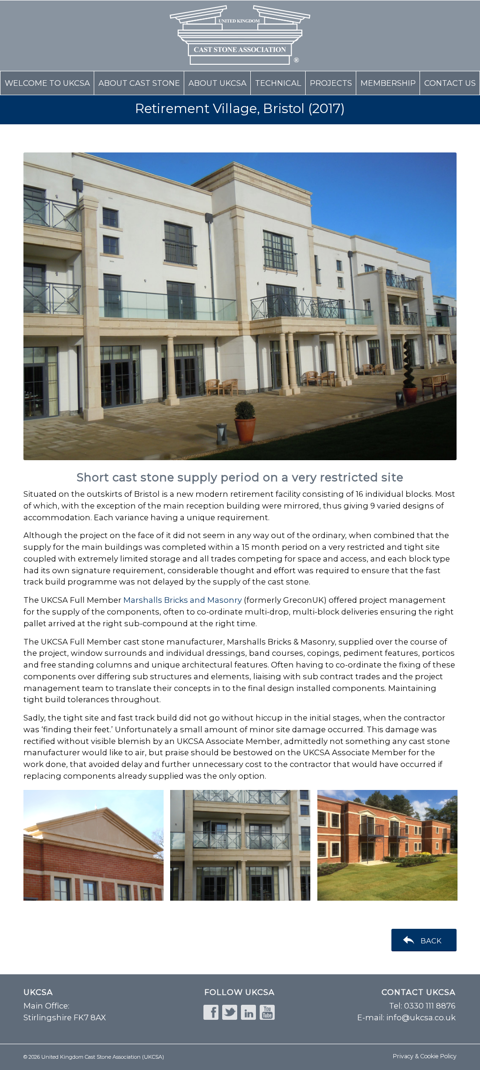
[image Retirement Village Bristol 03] (243, 849)
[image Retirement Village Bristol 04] (97, 849)
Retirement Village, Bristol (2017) (240, 108)
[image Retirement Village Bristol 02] (391, 849)
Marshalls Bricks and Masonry (182, 600)
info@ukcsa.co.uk (421, 1017)
